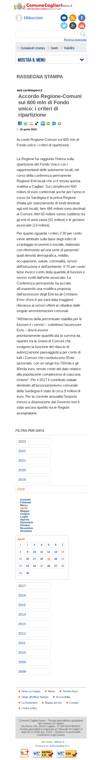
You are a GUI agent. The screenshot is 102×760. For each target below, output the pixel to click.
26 (48, 565)
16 (27, 558)
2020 (22, 470)
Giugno (25, 513)
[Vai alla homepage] (45, 6)
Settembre (26, 522)
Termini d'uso (70, 691)
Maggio (24, 511)
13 (55, 551)
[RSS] (72, 17)
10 (34, 551)
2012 (22, 633)
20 (55, 558)
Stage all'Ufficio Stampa (35, 697)
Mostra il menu (31, 60)
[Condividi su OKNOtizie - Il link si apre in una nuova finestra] (31, 123)
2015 (22, 605)
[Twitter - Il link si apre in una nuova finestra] (26, 123)
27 (55, 565)
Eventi (54, 47)
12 (48, 551)
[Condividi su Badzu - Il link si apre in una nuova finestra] (54, 123)
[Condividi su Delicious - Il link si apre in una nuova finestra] (37, 123)
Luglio (24, 516)
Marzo (24, 505)
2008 (22, 671)
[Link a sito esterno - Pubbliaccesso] (24, 753)
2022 (22, 451)
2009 (22, 662)
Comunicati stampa (33, 47)
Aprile (24, 508)
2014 (22, 614)
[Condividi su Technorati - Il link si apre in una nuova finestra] (48, 123)
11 (41, 551)
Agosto (24, 519)
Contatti (73, 702)
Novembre (26, 528)
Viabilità (69, 47)
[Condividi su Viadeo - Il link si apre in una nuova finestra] (60, 123)
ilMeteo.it (59, 741)
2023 (22, 441)
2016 (22, 595)
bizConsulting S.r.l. (60, 746)
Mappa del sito (53, 702)
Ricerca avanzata (75, 39)
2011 (22, 643)
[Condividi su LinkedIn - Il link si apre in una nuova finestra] (43, 123)
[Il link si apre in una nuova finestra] (81, 17)
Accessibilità (63, 697)
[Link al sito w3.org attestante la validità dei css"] (66, 753)
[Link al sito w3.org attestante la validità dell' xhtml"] (42, 753)
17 (34, 558)
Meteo (51, 691)
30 (27, 573)
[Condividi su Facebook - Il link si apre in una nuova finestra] (20, 123)
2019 (22, 479)
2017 (22, 586)
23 (27, 565)
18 (41, 558)
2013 (22, 624)
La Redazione (29, 702)
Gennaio (25, 499)
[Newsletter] (64, 17)
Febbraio (25, 502)
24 (34, 565)
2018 (21, 489)
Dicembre (26, 531)
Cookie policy (29, 708)
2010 (22, 652)
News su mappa (31, 691)
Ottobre (25, 525)
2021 (22, 460)
